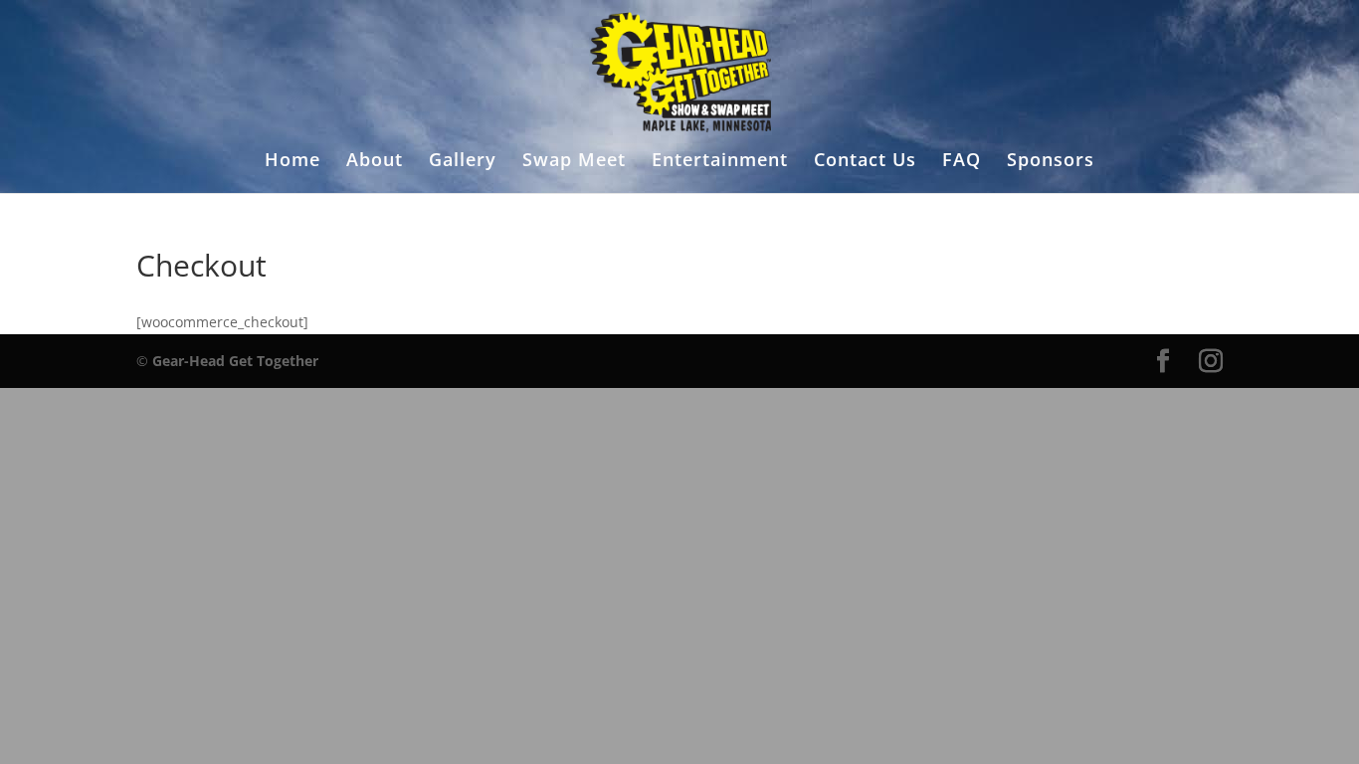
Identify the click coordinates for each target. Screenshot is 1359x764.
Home (292, 161)
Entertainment (720, 161)
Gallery (462, 161)
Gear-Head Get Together (235, 360)
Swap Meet (574, 161)
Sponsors (1050, 161)
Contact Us (865, 161)
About (374, 161)
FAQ (961, 161)
